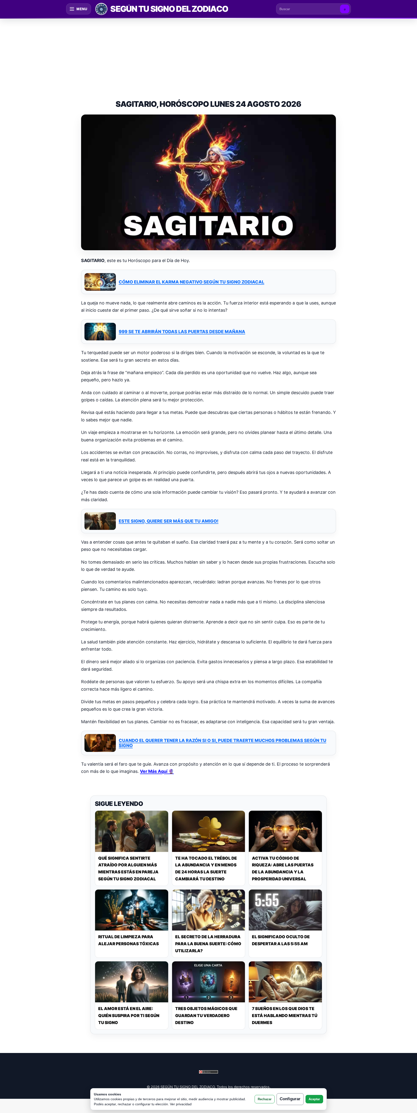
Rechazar (264, 1099)
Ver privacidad (181, 1104)
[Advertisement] (208, 54)
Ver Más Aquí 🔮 (157, 771)
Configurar (290, 1099)
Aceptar (314, 1099)
